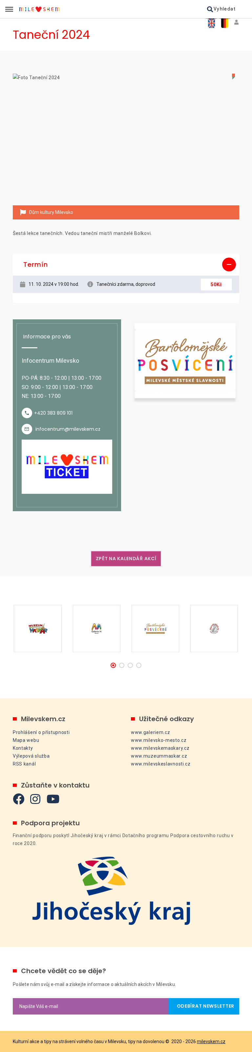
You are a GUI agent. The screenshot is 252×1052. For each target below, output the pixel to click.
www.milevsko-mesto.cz (159, 740)
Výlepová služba (31, 756)
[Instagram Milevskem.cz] (35, 799)
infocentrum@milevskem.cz (67, 429)
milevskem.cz (211, 1041)
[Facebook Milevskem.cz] (19, 799)
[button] (126, 265)
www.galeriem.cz (150, 732)
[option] (126, 139)
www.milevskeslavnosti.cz (161, 763)
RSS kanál (24, 763)
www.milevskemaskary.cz (160, 748)
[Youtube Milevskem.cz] (53, 799)
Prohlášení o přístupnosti (41, 732)
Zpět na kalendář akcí (126, 558)
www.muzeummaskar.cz (159, 756)
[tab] (126, 265)
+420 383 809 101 (53, 413)
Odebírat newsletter (203, 1006)
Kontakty (23, 748)
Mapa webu (26, 740)
